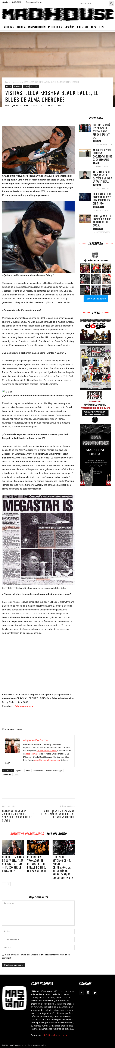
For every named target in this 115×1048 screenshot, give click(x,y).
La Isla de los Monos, (47, 750)
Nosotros (97, 27)
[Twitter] (95, 993)
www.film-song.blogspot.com (47, 760)
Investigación (37, 27)
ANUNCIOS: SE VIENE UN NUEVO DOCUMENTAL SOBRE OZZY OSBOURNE (102, 154)
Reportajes (55, 27)
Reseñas (70, 27)
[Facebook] (81, 993)
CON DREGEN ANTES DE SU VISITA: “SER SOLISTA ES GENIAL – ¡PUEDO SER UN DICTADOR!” (13, 864)
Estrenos (98, 229)
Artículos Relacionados (27, 833)
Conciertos (34, 86)
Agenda (21, 27)
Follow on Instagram (96, 298)
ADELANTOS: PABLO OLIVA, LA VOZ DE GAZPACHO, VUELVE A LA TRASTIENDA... (102, 176)
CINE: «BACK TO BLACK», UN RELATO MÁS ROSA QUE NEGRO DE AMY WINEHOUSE (58, 814)
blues (28, 770)
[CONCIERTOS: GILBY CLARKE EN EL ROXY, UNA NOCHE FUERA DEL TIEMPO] (85, 197)
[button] (85, 268)
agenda (19, 770)
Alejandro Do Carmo (19, 106)
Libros (55, 853)
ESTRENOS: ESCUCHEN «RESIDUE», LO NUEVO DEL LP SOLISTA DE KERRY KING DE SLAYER (18, 815)
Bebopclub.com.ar (24, 706)
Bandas (31, 853)
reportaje (7, 774)
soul (16, 774)
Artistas (26, 86)
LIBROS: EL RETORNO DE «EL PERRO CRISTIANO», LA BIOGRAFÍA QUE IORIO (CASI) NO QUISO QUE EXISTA (63, 867)
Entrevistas (38, 770)
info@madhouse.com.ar (56, 1035)
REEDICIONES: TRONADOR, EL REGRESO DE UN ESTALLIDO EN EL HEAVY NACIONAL (36, 864)
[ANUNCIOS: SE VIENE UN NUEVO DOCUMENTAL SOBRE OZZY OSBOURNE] (85, 153)
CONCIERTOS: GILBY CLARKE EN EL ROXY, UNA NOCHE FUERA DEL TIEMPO (102, 198)
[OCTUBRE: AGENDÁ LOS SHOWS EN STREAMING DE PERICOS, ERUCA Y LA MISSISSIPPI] (85, 128)
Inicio (7, 82)
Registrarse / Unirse (34, 2)
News (96, 163)
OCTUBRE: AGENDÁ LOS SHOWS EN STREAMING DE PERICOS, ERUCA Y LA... (101, 131)
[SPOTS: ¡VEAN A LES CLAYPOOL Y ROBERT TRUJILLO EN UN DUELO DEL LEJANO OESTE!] (85, 219)
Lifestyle (82, 27)
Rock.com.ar (32, 754)
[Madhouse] (57, 14)
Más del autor (56, 833)
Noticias (8, 27)
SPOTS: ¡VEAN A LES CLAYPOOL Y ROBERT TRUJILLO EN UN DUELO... (102, 220)
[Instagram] (88, 992)
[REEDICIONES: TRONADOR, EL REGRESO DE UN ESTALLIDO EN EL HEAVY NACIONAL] (38, 847)
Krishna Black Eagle (54, 770)
